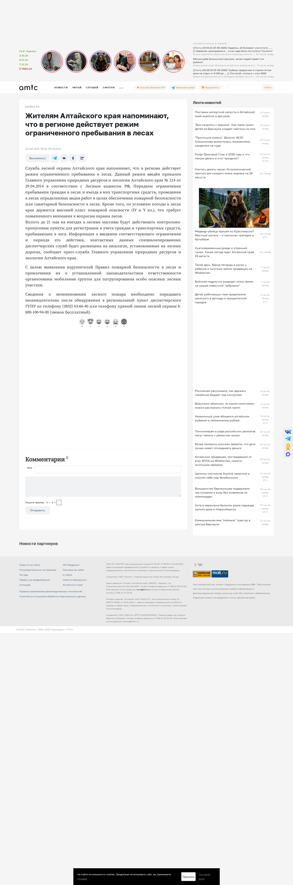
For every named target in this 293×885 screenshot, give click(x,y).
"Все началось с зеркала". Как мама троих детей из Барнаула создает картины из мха (225, 126)
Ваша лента (212, 87)
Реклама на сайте (73, 569)
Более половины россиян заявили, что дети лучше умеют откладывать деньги (225, 446)
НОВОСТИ (32, 106)
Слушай (92, 87)
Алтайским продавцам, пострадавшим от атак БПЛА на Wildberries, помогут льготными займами (223, 460)
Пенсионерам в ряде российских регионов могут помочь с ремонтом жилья (225, 433)
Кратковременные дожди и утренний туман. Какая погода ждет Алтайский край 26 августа (224, 252)
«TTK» (69, 629)
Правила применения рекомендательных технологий (50, 591)
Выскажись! (37, 158)
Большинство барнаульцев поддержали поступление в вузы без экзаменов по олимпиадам (222, 492)
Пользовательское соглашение (37, 569)
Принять (189, 876)
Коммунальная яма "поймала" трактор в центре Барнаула (222, 522)
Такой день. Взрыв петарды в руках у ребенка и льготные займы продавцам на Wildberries (223, 268)
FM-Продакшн (71, 564)
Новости (61, 87)
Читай (76, 87)
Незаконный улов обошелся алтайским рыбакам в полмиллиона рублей (222, 418)
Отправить (37, 510)
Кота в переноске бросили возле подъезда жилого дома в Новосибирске (224, 507)
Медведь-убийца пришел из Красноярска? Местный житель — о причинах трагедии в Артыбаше (224, 235)
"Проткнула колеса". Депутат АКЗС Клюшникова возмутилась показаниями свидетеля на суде (222, 141)
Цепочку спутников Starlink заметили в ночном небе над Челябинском (222, 475)
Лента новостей (207, 102)
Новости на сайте (29, 564)
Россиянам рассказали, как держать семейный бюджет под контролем (220, 392)
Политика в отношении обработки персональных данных (52, 596)
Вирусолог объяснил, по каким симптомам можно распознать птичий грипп (224, 405)
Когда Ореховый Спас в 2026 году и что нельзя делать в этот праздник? (222, 156)
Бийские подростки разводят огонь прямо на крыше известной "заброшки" (224, 283)
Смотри (109, 87)
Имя (29, 467)
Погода (23, 574)
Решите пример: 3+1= (40, 502)
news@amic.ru (143, 589)
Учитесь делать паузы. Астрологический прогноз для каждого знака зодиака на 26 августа (224, 173)
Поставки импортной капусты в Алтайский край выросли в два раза (225, 114)
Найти (267, 87)
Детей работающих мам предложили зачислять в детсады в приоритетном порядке (221, 298)
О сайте (67, 574)
